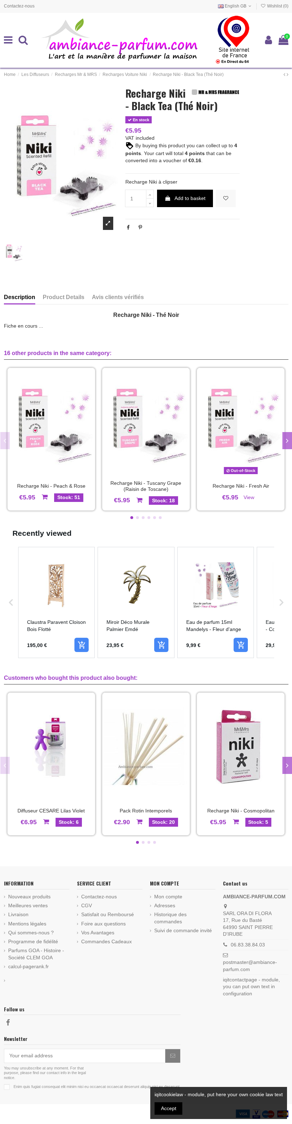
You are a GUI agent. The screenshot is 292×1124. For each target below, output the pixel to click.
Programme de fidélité (33, 941)
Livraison (18, 914)
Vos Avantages (97, 932)
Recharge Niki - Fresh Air (241, 486)
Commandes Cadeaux (106, 941)
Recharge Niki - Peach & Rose (51, 486)
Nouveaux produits (29, 896)
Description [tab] (19, 297)
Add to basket (189, 198)
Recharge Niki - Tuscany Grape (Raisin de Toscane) (145, 486)
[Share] (128, 227)
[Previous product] (285, 74)
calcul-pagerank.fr (28, 966)
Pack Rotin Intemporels (146, 811)
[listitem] (56, 602)
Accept (168, 1108)
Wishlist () (277, 6)
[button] (131, 517)
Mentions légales (27, 924)
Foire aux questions (103, 924)
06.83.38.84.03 (248, 945)
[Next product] (287, 74)
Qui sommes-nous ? (31, 932)
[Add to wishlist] (226, 198)
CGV (86, 905)
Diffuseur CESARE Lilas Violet (51, 811)
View (249, 497)
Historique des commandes (170, 918)
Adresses (164, 905)
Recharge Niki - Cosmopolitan (241, 811)
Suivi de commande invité (183, 930)
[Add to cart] (81, 645)
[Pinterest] (140, 227)
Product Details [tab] (63, 297)
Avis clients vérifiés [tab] (118, 297)
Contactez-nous (19, 6)
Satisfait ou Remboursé (107, 914)
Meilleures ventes (28, 905)
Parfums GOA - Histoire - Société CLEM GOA (36, 954)
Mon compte (168, 896)
